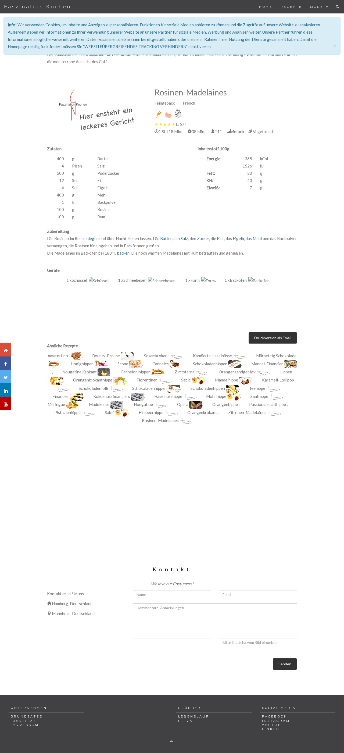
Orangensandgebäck (237, 371)
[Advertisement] (172, 473)
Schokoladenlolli (93, 388)
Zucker (203, 238)
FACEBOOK (274, 716)
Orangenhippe (225, 404)
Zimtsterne (185, 371)
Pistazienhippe (67, 412)
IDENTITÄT (23, 721)
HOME (266, 7)
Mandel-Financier (267, 363)
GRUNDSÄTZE (27, 716)
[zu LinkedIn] (5, 390)
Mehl (257, 238)
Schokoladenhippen (210, 363)
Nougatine (143, 404)
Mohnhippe (216, 396)
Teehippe (257, 388)
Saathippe (259, 396)
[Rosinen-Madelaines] (75, 356)
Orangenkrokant (202, 412)
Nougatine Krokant (80, 371)
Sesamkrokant (156, 355)
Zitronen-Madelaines (247, 412)
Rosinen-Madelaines (160, 420)
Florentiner (147, 379)
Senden (284, 664)
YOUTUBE (273, 725)
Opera (182, 404)
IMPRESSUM (25, 725)
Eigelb (238, 238)
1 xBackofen (236, 280)
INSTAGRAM (276, 721)
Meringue (56, 404)
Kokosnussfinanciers (111, 396)
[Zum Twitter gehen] (5, 376)
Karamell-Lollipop (278, 379)
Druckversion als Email (272, 338)
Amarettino (58, 355)
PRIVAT (187, 721)
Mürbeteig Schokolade (276, 355)
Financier (60, 396)
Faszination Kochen (37, 7)
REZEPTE (291, 7)
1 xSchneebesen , (147, 280)
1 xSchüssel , (87, 280)
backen (123, 253)
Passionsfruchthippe (267, 404)
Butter (166, 238)
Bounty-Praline (106, 355)
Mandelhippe (226, 379)
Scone (122, 363)
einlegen (91, 238)
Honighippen (82, 363)
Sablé (186, 379)
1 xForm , (200, 280)
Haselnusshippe (168, 396)
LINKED (271, 729)
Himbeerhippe (151, 412)
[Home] (5, 349)
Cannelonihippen (136, 371)
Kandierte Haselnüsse (212, 355)
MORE (317, 7)
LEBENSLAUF (193, 716)
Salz (184, 238)
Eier (220, 238)
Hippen (286, 371)
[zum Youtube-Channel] (5, 403)
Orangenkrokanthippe (92, 379)
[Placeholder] (96, 109)
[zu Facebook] (5, 363)
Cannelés (160, 363)
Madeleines (99, 404)
